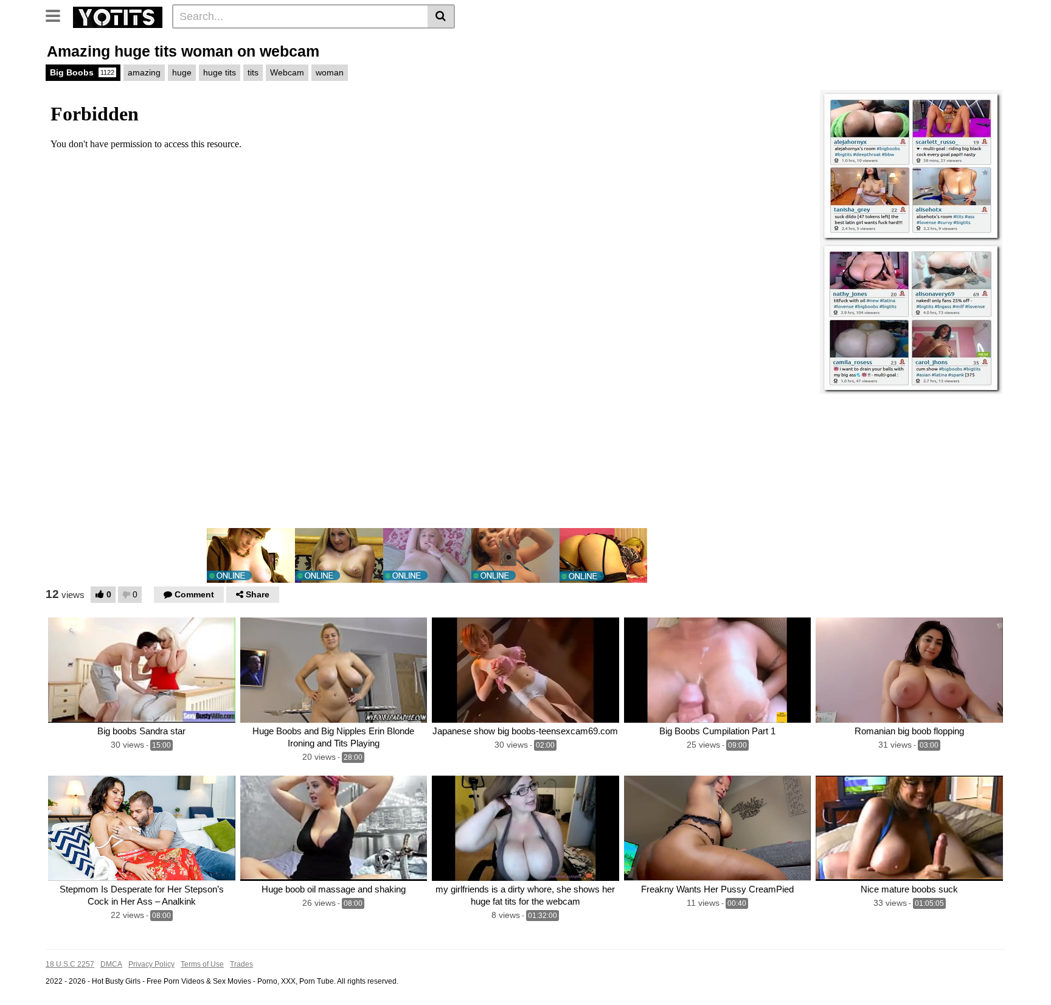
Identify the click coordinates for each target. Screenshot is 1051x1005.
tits (253, 72)
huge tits (219, 72)
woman (330, 72)
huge (182, 72)
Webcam (287, 72)
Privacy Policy (151, 964)
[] (441, 16)
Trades (241, 964)
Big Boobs (82, 72)
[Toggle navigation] (57, 14)
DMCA (111, 964)
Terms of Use (202, 964)
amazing (144, 72)
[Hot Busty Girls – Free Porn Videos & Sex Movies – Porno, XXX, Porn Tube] (117, 15)
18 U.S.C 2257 (70, 964)
